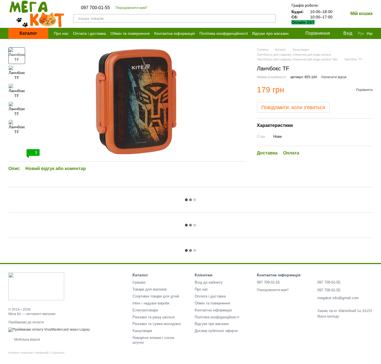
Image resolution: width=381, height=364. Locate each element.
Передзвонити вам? (131, 8)
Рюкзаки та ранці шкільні (153, 317)
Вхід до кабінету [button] (209, 282)
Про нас (61, 33)
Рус (361, 33)
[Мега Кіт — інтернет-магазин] (36, 286)
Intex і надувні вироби (150, 303)
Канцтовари (142, 331)
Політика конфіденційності (223, 33)
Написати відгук (333, 77)
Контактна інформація (174, 33)
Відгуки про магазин (270, 33)
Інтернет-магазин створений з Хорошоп (36, 352)
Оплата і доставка (89, 33)
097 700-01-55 (95, 8)
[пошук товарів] (271, 18)
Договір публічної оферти (216, 331)
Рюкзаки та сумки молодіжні (156, 324)
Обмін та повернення (130, 33)
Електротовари (145, 310)
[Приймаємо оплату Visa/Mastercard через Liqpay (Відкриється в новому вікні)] (49, 329)
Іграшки (138, 282)
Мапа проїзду (328, 316)
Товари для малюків (149, 289)
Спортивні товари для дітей (155, 296)
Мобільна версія (26, 339)
